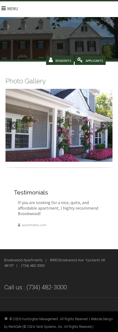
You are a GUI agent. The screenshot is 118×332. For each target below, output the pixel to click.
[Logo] (88, 8)
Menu (12, 8)
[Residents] (63, 60)
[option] (59, 125)
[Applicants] (94, 60)
